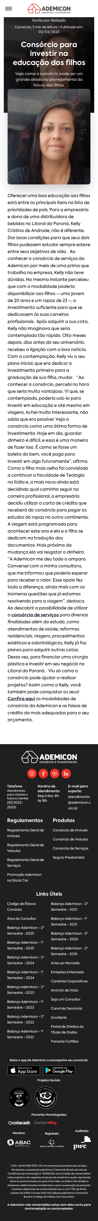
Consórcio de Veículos (70, 839)
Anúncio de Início (64, 990)
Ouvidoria (59, 1017)
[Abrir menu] (8, 8)
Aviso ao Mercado (65, 963)
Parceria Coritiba (64, 1041)
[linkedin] (66, 773)
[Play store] (59, 1070)
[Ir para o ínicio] (49, 8)
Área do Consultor (21, 918)
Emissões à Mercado (67, 972)
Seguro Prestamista (68, 857)
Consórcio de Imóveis (70, 830)
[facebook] (43, 773)
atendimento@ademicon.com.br (79, 802)
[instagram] (32, 773)
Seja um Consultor (65, 999)
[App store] (23, 1070)
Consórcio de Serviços (70, 848)
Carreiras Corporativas (69, 981)
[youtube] (54, 773)
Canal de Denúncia (66, 1008)
